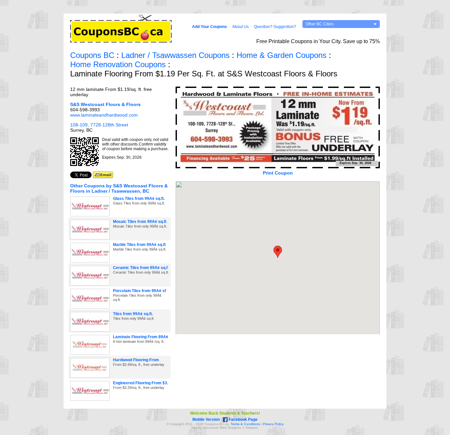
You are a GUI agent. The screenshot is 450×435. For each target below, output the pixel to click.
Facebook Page (243, 419)
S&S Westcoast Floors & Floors (105, 104)
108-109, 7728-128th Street (99, 124)
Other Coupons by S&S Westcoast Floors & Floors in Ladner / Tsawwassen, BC (119, 188)
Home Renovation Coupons (118, 64)
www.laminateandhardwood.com (104, 115)
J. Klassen (250, 427)
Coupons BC (92, 55)
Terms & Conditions (245, 424)
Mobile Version (206, 419)
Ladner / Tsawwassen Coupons (175, 55)
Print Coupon (278, 173)
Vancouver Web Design (220, 427)
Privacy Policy (273, 424)
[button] (277, 252)
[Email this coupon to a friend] (103, 176)
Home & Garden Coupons (281, 55)
